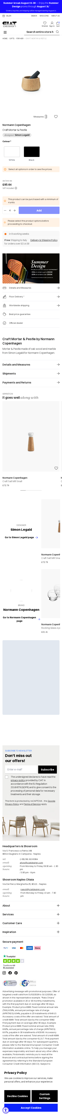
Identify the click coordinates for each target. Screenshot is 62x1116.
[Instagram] (4, 973)
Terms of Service (32, 804)
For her (19, 38)
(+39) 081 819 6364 (29, 859)
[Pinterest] (16, 973)
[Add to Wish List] (56, 116)
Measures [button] (39, 116)
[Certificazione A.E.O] (28, 983)
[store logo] (9, 24)
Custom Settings (44, 1096)
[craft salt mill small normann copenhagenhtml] (31, 436)
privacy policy (18, 780)
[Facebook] (10, 973)
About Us (55, 16)
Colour (6, 141)
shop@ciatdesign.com (31, 862)
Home (4, 38)
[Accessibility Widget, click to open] (5, 1110)
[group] (31, 444)
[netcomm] (9, 983)
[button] (6, 15)
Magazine (44, 16)
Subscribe (47, 769)
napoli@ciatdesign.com (33, 889)
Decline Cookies (17, 1096)
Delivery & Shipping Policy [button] (44, 240)
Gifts (12, 38)
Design (34, 16)
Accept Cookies (31, 1107)
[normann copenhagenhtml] (21, 590)
